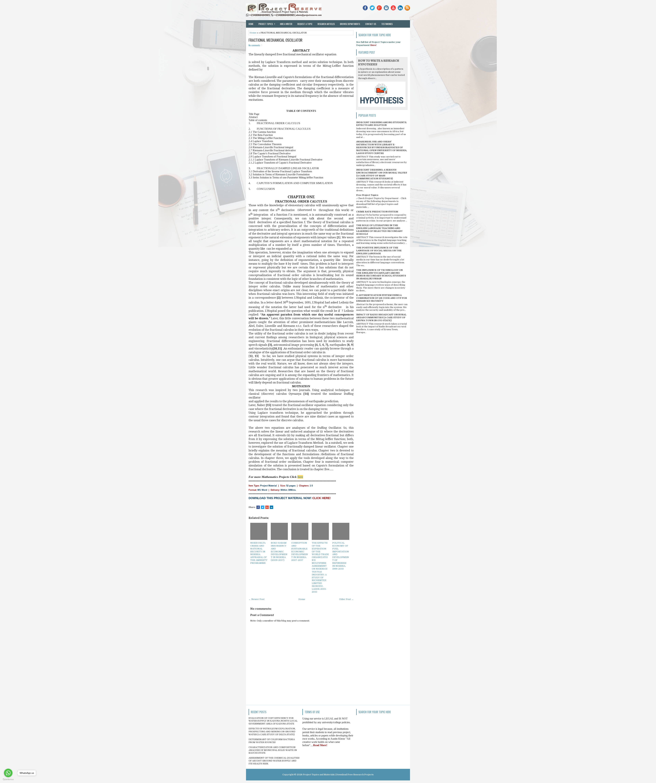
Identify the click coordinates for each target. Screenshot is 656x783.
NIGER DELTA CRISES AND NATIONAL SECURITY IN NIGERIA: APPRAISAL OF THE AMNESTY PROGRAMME (258, 553)
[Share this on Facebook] (258, 507)
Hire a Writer (286, 24)
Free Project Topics (367, 195)
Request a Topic (304, 24)
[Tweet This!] (262, 507)
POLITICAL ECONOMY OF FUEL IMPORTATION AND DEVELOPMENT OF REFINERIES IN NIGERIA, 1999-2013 (340, 556)
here (300, 477)
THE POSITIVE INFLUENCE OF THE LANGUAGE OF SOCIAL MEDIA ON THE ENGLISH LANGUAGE (379, 250)
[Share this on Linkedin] (271, 507)
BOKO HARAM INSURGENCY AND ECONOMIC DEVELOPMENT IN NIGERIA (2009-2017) (279, 551)
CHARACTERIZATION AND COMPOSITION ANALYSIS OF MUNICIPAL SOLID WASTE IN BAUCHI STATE (273, 750)
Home (251, 24)
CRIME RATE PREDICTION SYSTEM (377, 211)
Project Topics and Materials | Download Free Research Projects (338, 774)
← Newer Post (256, 599)
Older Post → (346, 599)
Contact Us (370, 24)
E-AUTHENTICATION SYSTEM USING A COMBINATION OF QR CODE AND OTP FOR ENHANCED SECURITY (381, 298)
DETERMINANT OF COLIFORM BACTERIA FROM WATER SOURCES (272, 741)
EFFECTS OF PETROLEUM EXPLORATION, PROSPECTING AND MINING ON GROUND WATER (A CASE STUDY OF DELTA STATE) (272, 731)
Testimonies (387, 24)
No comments (254, 45)
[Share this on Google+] (267, 507)
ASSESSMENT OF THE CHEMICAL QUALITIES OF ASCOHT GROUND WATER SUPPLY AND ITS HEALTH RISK (274, 761)
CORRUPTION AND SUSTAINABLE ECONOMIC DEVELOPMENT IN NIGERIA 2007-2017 (299, 551)
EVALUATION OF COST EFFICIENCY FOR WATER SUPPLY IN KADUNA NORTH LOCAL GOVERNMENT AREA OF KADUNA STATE (273, 721)
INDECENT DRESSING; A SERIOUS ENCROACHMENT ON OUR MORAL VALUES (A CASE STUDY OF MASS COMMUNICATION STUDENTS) (381, 174)
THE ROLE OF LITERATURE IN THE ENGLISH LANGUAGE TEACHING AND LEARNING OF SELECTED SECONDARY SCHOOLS (379, 229)
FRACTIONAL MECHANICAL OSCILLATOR (275, 40)
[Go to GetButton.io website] (8, 779)
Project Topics (266, 24)
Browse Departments (350, 24)
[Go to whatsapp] (8, 773)
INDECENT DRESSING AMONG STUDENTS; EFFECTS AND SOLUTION (381, 124)
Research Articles (326, 24)
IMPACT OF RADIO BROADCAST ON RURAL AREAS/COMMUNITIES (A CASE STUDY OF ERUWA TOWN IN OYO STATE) (381, 317)
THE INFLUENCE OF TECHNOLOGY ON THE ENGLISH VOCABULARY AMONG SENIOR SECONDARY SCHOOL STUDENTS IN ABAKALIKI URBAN (381, 274)
